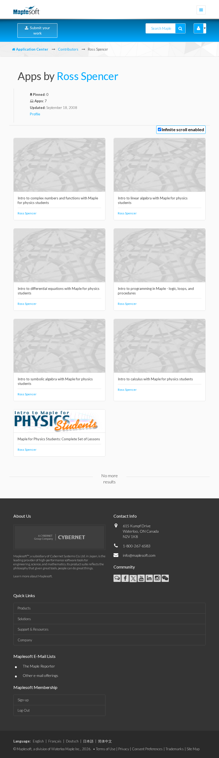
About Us (22, 515)
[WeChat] (165, 578)
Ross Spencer (87, 76)
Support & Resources (33, 629)
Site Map (193, 749)
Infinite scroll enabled (183, 129)
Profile (35, 114)
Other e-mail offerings (40, 675)
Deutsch (72, 741)
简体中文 (105, 741)
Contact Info (125, 515)
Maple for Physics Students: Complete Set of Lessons (59, 439)
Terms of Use (105, 749)
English (38, 741)
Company (25, 640)
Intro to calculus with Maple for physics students (155, 379)
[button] (199, 28)
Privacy (123, 749)
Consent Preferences (147, 749)
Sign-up (23, 700)
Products (24, 608)
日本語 (88, 741)
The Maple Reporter (39, 666)
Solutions (24, 619)
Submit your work (39, 30)
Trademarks (175, 749)
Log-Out (24, 710)
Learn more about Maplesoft (32, 576)
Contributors (68, 49)
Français (54, 741)
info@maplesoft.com (139, 555)
